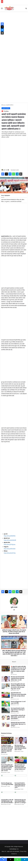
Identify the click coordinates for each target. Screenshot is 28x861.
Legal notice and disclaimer (13, 849)
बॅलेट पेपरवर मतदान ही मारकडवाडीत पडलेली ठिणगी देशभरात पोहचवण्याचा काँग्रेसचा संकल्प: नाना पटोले (17, 677)
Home (4, 103)
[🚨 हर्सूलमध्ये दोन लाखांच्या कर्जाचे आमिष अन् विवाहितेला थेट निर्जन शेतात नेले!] (6, 667)
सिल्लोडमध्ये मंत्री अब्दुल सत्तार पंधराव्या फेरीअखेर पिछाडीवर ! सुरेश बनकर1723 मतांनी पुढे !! (18, 722)
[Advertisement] (14, 25)
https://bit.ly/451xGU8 (9, 547)
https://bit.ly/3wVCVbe (10, 551)
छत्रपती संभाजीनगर (9, 103)
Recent (14, 660)
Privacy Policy (23, 849)
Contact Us (14, 852)
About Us (4, 849)
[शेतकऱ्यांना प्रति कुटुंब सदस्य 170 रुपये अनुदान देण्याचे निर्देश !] (6, 702)
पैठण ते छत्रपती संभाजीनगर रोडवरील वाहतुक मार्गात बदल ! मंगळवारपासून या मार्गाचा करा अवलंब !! (17, 708)
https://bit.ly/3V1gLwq (9, 543)
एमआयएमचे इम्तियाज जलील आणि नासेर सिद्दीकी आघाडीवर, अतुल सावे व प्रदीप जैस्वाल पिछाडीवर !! (18, 715)
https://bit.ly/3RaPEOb (9, 534)
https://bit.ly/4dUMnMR (10, 538)
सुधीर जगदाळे (6, 168)
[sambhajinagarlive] (10, 6)
